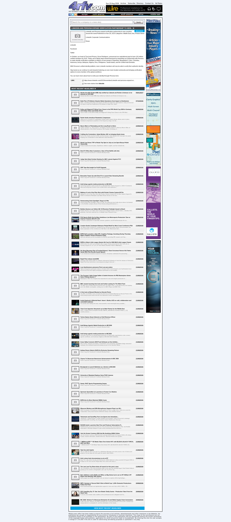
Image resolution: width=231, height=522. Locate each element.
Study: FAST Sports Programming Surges (93, 383)
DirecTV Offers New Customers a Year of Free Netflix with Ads (99, 151)
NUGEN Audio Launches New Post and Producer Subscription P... (101, 425)
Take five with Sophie (87, 450)
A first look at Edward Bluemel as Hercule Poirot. (95, 292)
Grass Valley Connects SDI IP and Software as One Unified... (99, 342)
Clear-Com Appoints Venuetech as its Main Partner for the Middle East (102, 308)
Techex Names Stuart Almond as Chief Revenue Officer (97, 317)
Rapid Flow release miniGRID (89, 259)
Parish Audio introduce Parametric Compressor (95, 117)
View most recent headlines (107, 508)
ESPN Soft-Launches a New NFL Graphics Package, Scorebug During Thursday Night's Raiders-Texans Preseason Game (105, 234)
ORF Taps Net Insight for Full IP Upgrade (93, 167)
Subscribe (131, 3)
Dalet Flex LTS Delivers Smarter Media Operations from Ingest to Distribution (104, 101)
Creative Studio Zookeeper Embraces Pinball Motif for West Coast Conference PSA (106, 225)
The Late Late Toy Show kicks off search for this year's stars (99, 466)
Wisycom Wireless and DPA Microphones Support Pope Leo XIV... (101, 408)
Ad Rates (158, 3)
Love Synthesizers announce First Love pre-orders (96, 267)
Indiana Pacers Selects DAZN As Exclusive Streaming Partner (99, 350)
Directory (140, 3)
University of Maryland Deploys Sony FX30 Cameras (96, 375)
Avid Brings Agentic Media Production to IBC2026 (96, 325)
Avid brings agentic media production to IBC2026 (96, 184)
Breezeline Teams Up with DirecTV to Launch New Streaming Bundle (102, 176)
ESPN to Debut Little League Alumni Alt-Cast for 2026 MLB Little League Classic (105, 242)
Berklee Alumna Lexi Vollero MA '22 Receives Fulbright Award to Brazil (102, 209)
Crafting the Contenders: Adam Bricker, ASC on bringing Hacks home (102, 134)
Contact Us (149, 3)
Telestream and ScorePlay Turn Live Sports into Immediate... (99, 416)
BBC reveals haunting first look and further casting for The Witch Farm (102, 284)
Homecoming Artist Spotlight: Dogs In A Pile (94, 200)
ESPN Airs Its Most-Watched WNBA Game (93, 400)
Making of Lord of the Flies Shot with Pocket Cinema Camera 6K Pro (102, 192)
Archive (123, 3)
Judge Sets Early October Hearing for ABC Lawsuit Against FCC (100, 159)
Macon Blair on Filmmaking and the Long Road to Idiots (98, 126)
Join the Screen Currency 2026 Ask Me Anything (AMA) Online (100, 433)
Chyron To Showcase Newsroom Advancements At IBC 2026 (99, 358)
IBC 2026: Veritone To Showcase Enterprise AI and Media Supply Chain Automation (106, 500)
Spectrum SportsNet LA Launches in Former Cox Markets (98, 392)
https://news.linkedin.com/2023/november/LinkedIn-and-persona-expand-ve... (109, 80)
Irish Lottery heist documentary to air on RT (94, 458)
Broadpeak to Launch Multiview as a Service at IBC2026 (97, 367)
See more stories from (94, 83)
